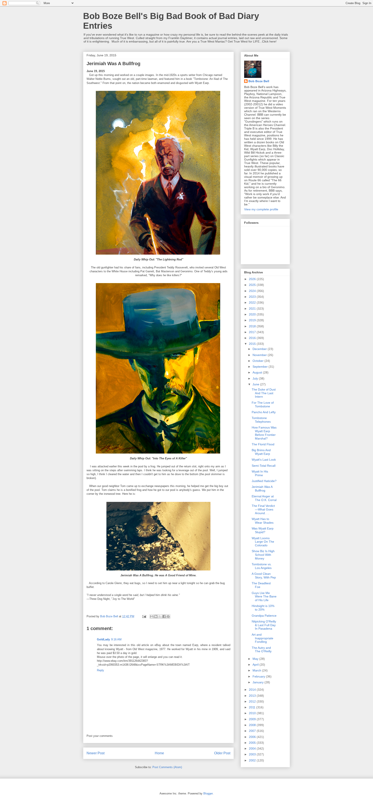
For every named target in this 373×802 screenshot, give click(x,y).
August (258, 372)
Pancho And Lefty (264, 412)
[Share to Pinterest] (168, 616)
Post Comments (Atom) (167, 767)
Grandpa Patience (264, 615)
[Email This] (152, 616)
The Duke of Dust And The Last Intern (264, 393)
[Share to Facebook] (164, 616)
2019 (253, 320)
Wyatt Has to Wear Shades (262, 520)
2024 (253, 291)
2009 (253, 719)
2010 (253, 713)
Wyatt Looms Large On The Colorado (263, 541)
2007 (253, 731)
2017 (253, 332)
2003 (253, 754)
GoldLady (103, 639)
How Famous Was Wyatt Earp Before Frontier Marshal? (264, 433)
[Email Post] (144, 616)
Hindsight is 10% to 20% (263, 607)
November (260, 355)
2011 (252, 707)
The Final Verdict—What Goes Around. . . (263, 509)
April (256, 664)
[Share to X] (160, 616)
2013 (253, 695)
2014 (253, 689)
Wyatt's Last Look (264, 459)
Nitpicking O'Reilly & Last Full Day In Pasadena (264, 625)
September (261, 366)
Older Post (222, 753)
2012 (253, 701)
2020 (253, 314)
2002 (253, 760)
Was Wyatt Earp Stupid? (262, 530)
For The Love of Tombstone (263, 404)
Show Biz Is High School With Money (263, 554)
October (258, 360)
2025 (253, 285)
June (256, 384)
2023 (253, 296)
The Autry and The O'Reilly (262, 649)
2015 (253, 343)
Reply (100, 670)
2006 (253, 737)
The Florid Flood (263, 444)
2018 (253, 326)
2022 (253, 302)
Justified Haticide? (264, 481)
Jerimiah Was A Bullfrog (262, 488)
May (256, 658)
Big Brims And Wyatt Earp (261, 451)
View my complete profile (261, 209)
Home (159, 753)
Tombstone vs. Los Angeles (262, 566)
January (258, 682)
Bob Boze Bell (258, 81)
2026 (253, 279)
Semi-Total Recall (263, 465)
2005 (253, 742)
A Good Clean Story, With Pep (264, 575)
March (257, 670)
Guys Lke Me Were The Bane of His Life (264, 596)
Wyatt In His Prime (260, 473)
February (259, 676)
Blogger (208, 793)
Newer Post (95, 753)
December (260, 349)
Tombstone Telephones (261, 419)
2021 (253, 308)
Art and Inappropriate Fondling (262, 638)
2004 (253, 748)
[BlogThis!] (156, 616)
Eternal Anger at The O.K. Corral (264, 498)
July (256, 378)
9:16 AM (116, 639)
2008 (253, 725)
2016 (253, 338)
